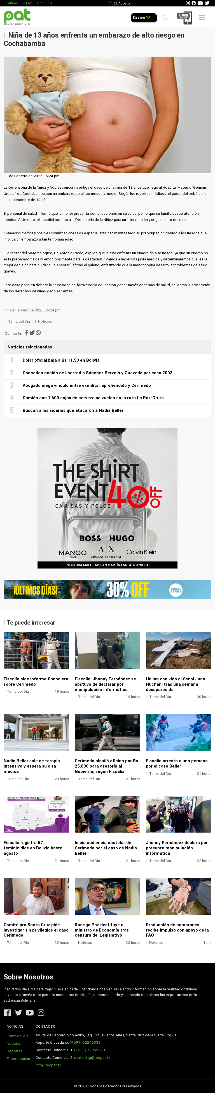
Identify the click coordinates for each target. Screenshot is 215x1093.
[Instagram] (188, 3)
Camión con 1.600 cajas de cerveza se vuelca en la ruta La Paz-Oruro (93, 397)
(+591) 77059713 (89, 1050)
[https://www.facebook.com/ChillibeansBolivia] (107, 589)
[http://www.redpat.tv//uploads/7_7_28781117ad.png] (178, 896)
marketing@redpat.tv (92, 1057)
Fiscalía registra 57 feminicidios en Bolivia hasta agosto (33, 848)
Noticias (45, 321)
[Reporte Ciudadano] (185, 17)
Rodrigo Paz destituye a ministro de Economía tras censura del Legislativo (102, 930)
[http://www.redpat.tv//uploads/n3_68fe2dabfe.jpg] (107, 814)
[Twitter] (207, 3)
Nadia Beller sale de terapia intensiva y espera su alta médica (32, 766)
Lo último (11, 3)
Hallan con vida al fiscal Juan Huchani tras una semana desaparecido (175, 684)
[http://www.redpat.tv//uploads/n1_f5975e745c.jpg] (36, 896)
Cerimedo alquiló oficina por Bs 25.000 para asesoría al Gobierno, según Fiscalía (106, 766)
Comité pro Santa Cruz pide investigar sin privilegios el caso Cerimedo (36, 930)
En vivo (139, 17)
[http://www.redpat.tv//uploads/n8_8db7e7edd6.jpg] (178, 650)
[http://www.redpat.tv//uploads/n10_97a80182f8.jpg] (107, 650)
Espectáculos (18, 1059)
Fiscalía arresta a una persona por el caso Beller (177, 763)
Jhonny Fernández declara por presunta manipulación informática (177, 848)
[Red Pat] (17, 17)
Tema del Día (19, 321)
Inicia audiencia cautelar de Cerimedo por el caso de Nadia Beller (106, 848)
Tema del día (17, 1036)
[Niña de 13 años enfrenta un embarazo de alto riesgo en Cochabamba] (107, 115)
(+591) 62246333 (85, 1042)
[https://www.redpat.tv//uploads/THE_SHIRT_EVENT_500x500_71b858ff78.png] (107, 498)
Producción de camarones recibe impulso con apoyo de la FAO (177, 930)
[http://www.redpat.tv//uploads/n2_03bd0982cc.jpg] (178, 814)
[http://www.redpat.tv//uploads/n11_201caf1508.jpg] (36, 650)
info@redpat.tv (48, 1065)
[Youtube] (200, 3)
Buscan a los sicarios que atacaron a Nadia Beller (73, 410)
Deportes (15, 1051)
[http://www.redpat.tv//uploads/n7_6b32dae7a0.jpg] (36, 732)
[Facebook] (193, 3)
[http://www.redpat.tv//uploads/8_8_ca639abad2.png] (107, 896)
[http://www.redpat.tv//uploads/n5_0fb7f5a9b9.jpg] (178, 732)
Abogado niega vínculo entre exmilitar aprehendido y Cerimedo (87, 385)
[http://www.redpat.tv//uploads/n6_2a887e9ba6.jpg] (107, 732)
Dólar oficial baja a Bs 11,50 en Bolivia (61, 360)
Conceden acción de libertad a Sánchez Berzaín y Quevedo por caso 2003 (97, 372)
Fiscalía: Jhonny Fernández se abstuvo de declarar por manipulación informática (105, 684)
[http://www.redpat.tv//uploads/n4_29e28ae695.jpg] (36, 814)
